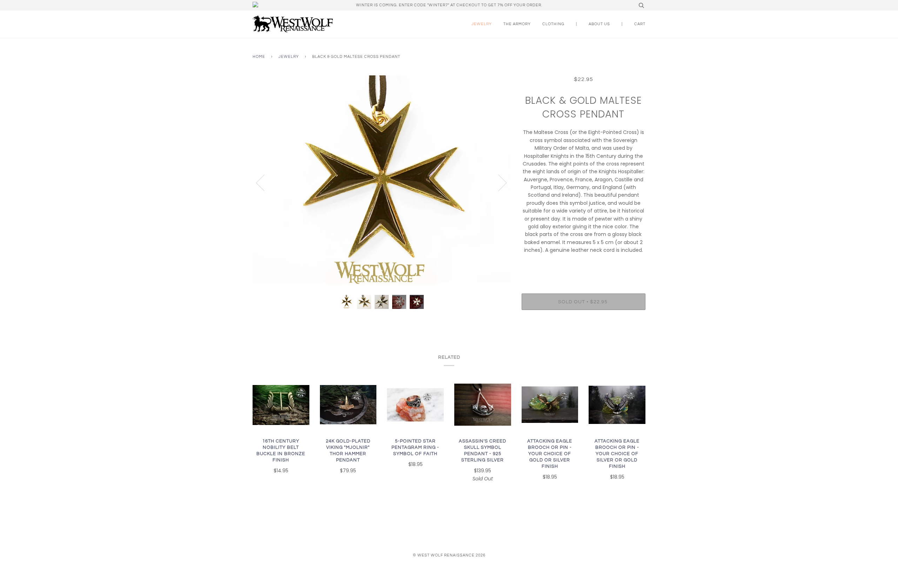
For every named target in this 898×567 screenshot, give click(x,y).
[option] (382, 182)
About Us (599, 24)
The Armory (517, 24)
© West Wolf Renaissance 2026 (449, 555)
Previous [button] (264, 182)
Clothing (553, 24)
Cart (639, 24)
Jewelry (481, 24)
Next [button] (498, 182)
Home (259, 57)
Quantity (583, 265)
